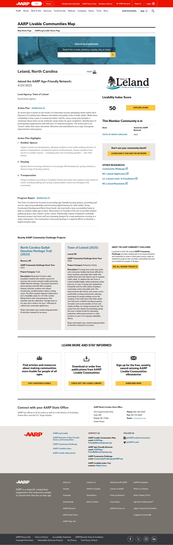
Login (149, 4)
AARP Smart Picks (89, 4)
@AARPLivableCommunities (138, 438)
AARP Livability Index (62, 449)
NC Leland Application (114, 173)
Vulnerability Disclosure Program (50, 540)
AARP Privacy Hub (23, 537)
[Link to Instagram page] (146, 539)
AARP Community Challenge (65, 444)
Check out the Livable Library (86, 383)
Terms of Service (41, 537)
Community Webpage (113, 168)
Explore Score (140, 108)
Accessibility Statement (62, 537)
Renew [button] (48, 4)
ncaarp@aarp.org (139, 418)
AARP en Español (129, 11)
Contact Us (91, 482)
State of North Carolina (114, 134)
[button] (153, 11)
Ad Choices (71, 540)
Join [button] (36, 4)
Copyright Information (24, 540)
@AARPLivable (132, 442)
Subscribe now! (133, 383)
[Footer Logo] (23, 482)
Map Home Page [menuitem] (25, 31)
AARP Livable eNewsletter (64, 453)
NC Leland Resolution (113, 183)
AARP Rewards (69, 508)
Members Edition (105, 4)
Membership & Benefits (71, 4)
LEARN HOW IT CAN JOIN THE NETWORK (129, 153)
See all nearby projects (125, 267)
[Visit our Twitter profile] (138, 539)
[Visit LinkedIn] (154, 539)
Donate (66, 489)
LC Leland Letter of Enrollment (118, 178)
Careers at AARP (117, 489)
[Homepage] (23, 3)
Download (37, 108)
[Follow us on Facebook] (130, 539)
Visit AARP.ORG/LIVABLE (39, 383)
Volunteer (67, 495)
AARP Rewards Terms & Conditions (89, 537)
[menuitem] (18, 12)
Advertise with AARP (118, 482)
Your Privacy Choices (89, 540)
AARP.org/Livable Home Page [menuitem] (47, 31)
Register (138, 4)
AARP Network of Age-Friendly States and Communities (66, 439)
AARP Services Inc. (117, 508)
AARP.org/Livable (60, 433)
